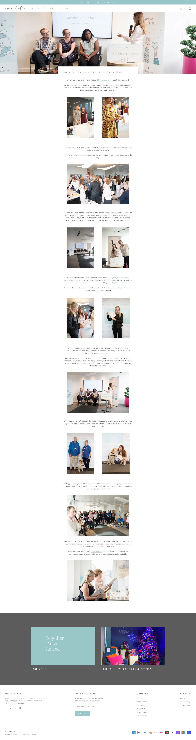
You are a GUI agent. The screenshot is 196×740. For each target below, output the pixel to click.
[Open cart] (190, 8)
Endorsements (141, 702)
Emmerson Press (121, 283)
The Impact (140, 705)
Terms (182, 698)
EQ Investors (107, 215)
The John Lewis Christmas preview (127, 669)
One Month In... (43, 669)
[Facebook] (6, 708)
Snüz (103, 280)
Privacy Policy (185, 705)
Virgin (120, 288)
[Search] (185, 8)
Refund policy (141, 716)
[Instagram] (15, 708)
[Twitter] (10, 708)
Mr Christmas (79, 358)
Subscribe (82, 713)
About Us (41, 8)
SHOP (52, 8)
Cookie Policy (185, 702)
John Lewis (124, 544)
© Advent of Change (14, 731)
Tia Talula (84, 155)
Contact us (140, 709)
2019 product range (104, 80)
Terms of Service (142, 712)
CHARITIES (63, 8)
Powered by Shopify (29, 734)
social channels (96, 551)
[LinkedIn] (20, 708)
